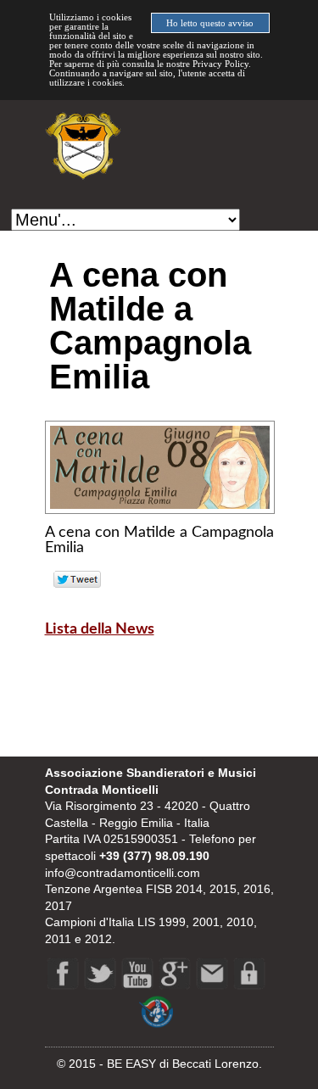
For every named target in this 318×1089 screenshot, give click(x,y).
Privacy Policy (220, 64)
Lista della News (99, 629)
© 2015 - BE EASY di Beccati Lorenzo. (159, 1063)
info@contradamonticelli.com (122, 873)
